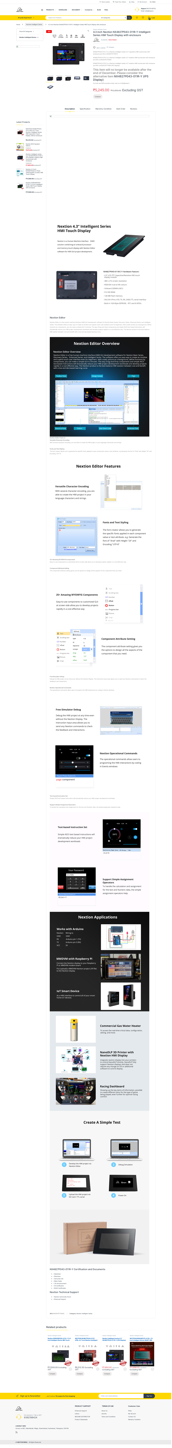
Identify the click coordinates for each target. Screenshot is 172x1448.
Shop (132, 2)
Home (18, 24)
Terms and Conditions (108, 1416)
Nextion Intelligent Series (34, 24)
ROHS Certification (60, 1288)
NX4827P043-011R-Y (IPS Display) (120, 78)
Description (70, 109)
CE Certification (59, 1286)
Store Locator (106, 2)
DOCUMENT (76, 10)
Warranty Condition (103, 109)
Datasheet (57, 1274)
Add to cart (70, 1369)
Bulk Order (120, 109)
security (104, 1413)
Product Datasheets (81, 1419)
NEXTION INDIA (22, 1442)
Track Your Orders (120, 2)
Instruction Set (58, 1279)
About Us (104, 1411)
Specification (85, 109)
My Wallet (153, 2)
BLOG (99, 10)
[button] (88, 31)
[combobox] (72, 18)
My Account (143, 2)
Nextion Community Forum (62, 1297)
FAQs (106, 10)
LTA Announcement (60, 1283)
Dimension (57, 1276)
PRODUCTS (50, 10)
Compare (111, 47)
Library (77, 1413)
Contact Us (88, 10)
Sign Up (149, 1396)
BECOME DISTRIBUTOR (82, 1416)
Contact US (132, 1416)
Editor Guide (58, 1281)
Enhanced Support (60, 1299)
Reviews (133, 109)
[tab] (70, 110)
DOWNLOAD (63, 10)
